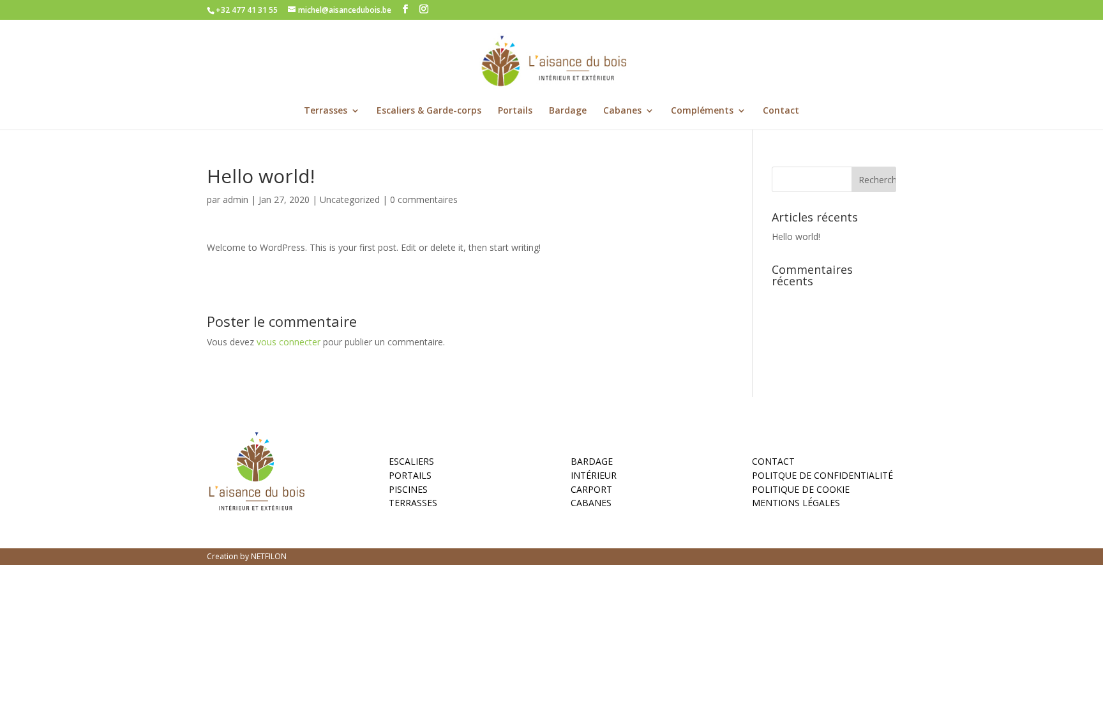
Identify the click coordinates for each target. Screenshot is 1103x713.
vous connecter (288, 342)
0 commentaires (424, 199)
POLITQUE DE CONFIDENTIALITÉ (822, 477)
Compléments (702, 111)
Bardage (568, 111)
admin (235, 199)
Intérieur (594, 477)
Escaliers (411, 463)
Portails (515, 111)
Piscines (408, 491)
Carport (591, 491)
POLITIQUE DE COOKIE (801, 491)
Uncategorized (350, 199)
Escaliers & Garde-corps (429, 111)
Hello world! (796, 236)
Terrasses (325, 111)
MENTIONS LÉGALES (796, 505)
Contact (781, 111)
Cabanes (622, 111)
